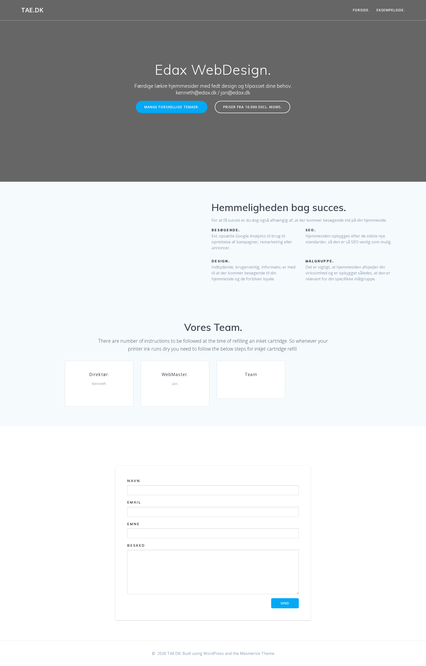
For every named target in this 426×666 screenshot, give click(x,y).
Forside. (361, 10)
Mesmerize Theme (257, 653)
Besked (136, 545)
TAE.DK (32, 10)
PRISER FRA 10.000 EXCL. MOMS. (252, 107)
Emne (133, 524)
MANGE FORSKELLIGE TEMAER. (171, 107)
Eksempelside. (390, 10)
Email (134, 502)
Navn (133, 481)
